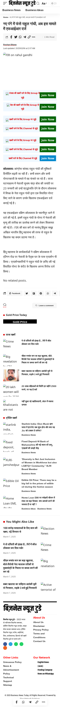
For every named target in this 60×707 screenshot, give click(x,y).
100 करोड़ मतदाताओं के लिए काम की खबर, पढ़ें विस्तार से (20, 529)
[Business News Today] (22, 3)
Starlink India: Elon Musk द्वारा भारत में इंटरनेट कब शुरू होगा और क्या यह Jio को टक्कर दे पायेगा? (38, 427)
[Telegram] (10, 644)
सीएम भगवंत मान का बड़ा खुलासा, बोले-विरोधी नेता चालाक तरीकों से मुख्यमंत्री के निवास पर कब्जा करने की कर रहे (38, 359)
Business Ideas (29, 509)
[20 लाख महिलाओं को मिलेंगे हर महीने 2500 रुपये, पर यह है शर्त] (11, 391)
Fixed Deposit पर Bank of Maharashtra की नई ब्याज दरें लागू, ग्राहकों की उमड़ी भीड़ (37, 444)
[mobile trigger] (6, 3)
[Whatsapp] (16, 644)
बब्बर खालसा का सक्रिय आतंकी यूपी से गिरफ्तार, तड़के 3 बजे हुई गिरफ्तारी (20, 585)
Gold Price (20, 322)
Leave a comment (46, 305)
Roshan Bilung (9, 45)
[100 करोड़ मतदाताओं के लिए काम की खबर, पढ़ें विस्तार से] (49, 531)
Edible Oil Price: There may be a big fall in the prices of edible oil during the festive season (39, 483)
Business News (29, 435)
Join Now (47, 95)
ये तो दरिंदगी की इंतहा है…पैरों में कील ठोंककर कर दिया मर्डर (20, 546)
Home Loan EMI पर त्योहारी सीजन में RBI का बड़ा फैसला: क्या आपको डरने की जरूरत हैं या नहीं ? (38, 501)
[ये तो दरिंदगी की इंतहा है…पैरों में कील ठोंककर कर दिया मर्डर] (11, 345)
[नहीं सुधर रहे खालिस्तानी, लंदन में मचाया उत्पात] (11, 406)
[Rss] (5, 648)
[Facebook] (5, 644)
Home (5, 17)
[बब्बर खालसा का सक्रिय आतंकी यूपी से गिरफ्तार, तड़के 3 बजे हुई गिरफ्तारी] (11, 375)
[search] (38, 3)
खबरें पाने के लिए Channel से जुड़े (23, 128)
